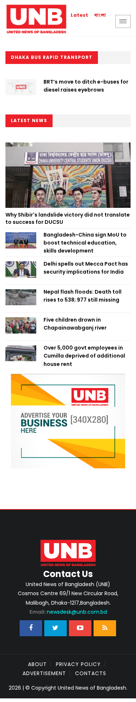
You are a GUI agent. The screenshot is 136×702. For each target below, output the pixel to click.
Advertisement (44, 673)
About (37, 664)
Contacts (90, 673)
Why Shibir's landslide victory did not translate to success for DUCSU (67, 218)
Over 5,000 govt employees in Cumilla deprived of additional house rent (84, 356)
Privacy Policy (78, 664)
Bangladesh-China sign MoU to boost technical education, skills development (85, 243)
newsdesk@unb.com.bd (68, 612)
